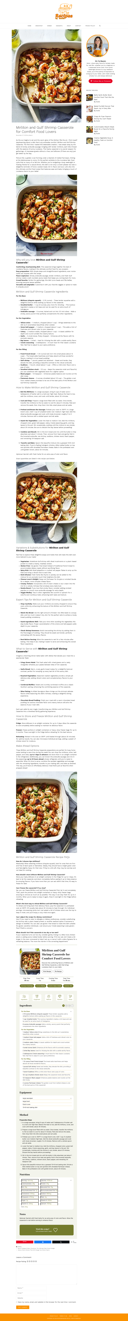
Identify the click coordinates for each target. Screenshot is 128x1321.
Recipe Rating (21, 1261)
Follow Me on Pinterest (102, 81)
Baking (19, 1246)
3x (69, 1005)
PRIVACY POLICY (90, 25)
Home (29, 25)
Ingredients (24, 999)
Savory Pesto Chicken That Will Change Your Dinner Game (34, 1250)
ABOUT (69, 25)
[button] (71, 1011)
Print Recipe (47, 971)
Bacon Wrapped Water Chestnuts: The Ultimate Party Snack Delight (36, 1248)
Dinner (49, 25)
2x (66, 1005)
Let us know (40, 1231)
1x (63, 1005)
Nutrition (59, 999)
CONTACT (78, 25)
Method (48, 999)
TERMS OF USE (63, 1316)
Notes (70, 999)
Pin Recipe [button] (58, 971)
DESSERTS (59, 25)
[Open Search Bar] (100, 25)
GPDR (70, 1316)
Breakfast (39, 25)
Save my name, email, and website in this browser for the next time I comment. (47, 1302)
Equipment (37, 999)
